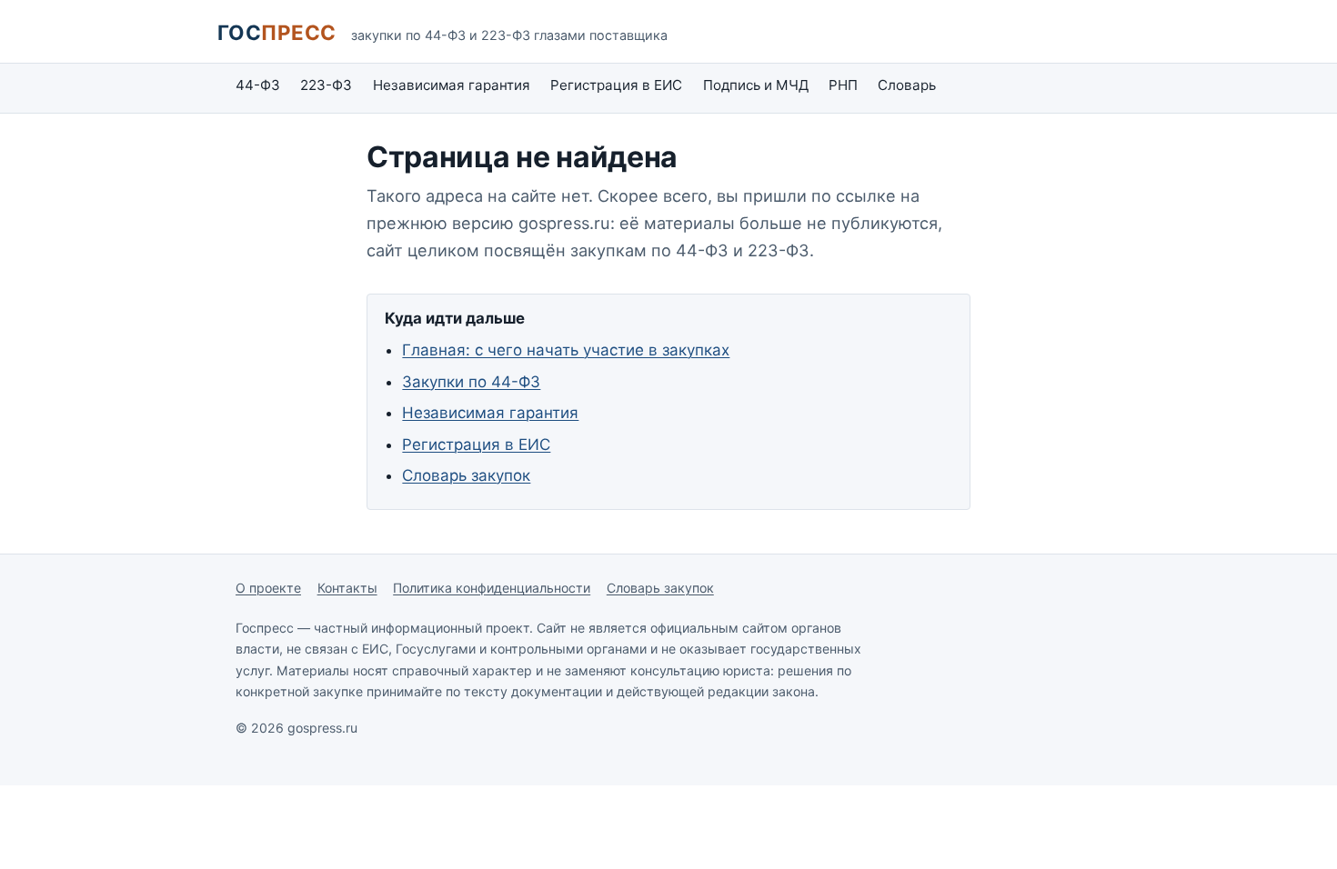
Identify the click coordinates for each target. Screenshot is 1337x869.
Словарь (907, 85)
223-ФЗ (326, 85)
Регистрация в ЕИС (616, 85)
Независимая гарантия (451, 85)
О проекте (268, 587)
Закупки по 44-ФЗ (471, 382)
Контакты (347, 587)
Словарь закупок (466, 475)
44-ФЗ (258, 85)
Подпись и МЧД (756, 85)
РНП (843, 85)
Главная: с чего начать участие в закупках (565, 350)
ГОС (277, 32)
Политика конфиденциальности (491, 587)
